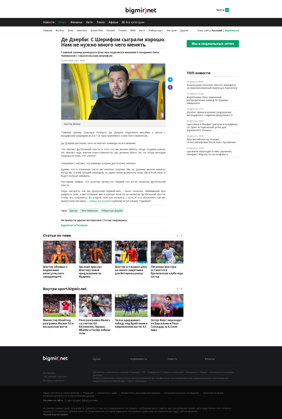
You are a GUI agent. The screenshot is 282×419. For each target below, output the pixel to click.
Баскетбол (97, 30)
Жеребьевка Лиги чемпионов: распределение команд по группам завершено (207, 100)
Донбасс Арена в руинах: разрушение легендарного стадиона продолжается (210, 113)
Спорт (62, 22)
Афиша (113, 22)
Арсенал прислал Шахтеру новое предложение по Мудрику (90, 271)
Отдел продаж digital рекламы (81, 400)
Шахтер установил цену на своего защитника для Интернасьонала (131, 270)
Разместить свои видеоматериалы (140, 392)
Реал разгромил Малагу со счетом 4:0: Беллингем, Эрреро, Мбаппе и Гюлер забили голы (94, 326)
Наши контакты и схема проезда (61, 392)
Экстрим (172, 30)
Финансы (76, 22)
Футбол (60, 30)
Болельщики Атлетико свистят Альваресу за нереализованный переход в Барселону (212, 86)
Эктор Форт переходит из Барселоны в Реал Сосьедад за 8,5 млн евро (166, 325)
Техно (101, 22)
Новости (48, 22)
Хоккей (111, 30)
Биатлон (82, 30)
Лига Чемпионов (89, 210)
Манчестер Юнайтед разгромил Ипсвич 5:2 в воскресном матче (58, 323)
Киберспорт (156, 30)
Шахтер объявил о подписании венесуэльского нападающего (55, 271)
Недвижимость (138, 358)
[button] (177, 236)
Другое (184, 30)
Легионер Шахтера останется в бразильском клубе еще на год (167, 271)
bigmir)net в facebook (74, 225)
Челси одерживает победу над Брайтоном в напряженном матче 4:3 (131, 323)
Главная (47, 30)
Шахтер (73, 210)
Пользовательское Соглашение (181, 392)
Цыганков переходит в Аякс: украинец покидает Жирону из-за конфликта (209, 153)
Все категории (135, 22)
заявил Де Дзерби (100, 200)
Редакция (88, 392)
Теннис (122, 30)
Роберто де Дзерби (112, 210)
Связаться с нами (107, 392)
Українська (232, 30)
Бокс (70, 30)
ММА (133, 30)
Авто (89, 22)
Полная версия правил (55, 414)
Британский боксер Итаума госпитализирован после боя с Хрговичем (211, 141)
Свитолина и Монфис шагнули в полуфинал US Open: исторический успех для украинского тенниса (212, 127)
